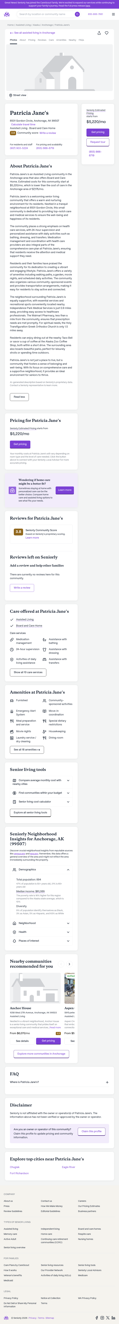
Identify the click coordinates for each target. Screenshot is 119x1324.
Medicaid (8, 1281)
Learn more (64, 490)
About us (8, 1201)
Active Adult (10, 1239)
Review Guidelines (13, 1211)
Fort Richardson (19, 1173)
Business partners (87, 1211)
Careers (82, 1201)
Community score (27, 133)
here (88, 6)
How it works (10, 1270)
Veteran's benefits (13, 1275)
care (51, 40)
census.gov (19, 854)
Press (6, 1206)
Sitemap (50, 1318)
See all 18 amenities (25, 750)
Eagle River (68, 1167)
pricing (31, 40)
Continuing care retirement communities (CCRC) (54, 1241)
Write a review (22, 588)
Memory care (10, 1234)
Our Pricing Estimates (89, 1206)
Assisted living (11, 1229)
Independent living (50, 1229)
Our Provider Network (52, 1270)
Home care (46, 1234)
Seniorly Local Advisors (89, 1270)
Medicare (83, 1275)
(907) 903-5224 (19, 148)
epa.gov (34, 854)
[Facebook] (97, 1318)
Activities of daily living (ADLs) (56, 1275)
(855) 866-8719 (45, 148)
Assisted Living (25, 619)
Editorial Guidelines (50, 1211)
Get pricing (20, 444)
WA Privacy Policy (87, 1298)
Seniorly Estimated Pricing (23, 428)
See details (22, 1041)
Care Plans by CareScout (16, 1265)
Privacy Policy (11, 1298)
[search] (78, 14)
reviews (42, 40)
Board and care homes (89, 1229)
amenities (61, 40)
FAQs (81, 40)
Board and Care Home (29, 626)
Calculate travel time (23, 124)
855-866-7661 (95, 14)
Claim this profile (91, 1131)
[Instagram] (102, 1318)
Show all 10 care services (28, 672)
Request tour (97, 142)
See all (34, 33)
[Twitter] (108, 1318)
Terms (44, 1303)
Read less (19, 397)
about (23, 40)
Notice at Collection (50, 1298)
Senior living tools (86, 1265)
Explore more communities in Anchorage (41, 1054)
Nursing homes (85, 1239)
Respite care (84, 1234)
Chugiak (15, 1167)
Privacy (32, 1318)
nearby (72, 40)
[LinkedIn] (113, 1318)
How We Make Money (52, 1206)
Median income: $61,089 (30, 891)
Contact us (46, 1201)
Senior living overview (14, 1248)
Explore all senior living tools (30, 813)
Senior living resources (52, 1265)
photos (13, 40)
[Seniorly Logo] (7, 14)
